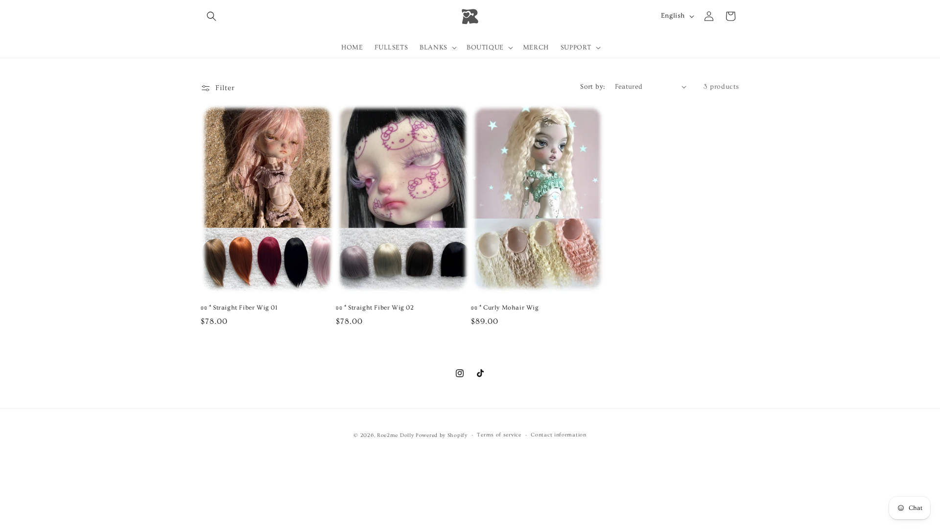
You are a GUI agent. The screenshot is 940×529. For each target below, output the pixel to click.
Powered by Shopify (442, 435)
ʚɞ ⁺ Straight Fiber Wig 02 (375, 307)
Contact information (558, 435)
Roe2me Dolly (395, 435)
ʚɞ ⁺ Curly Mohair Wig (505, 307)
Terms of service (499, 435)
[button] (211, 16)
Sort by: (592, 87)
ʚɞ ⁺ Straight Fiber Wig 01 (239, 307)
